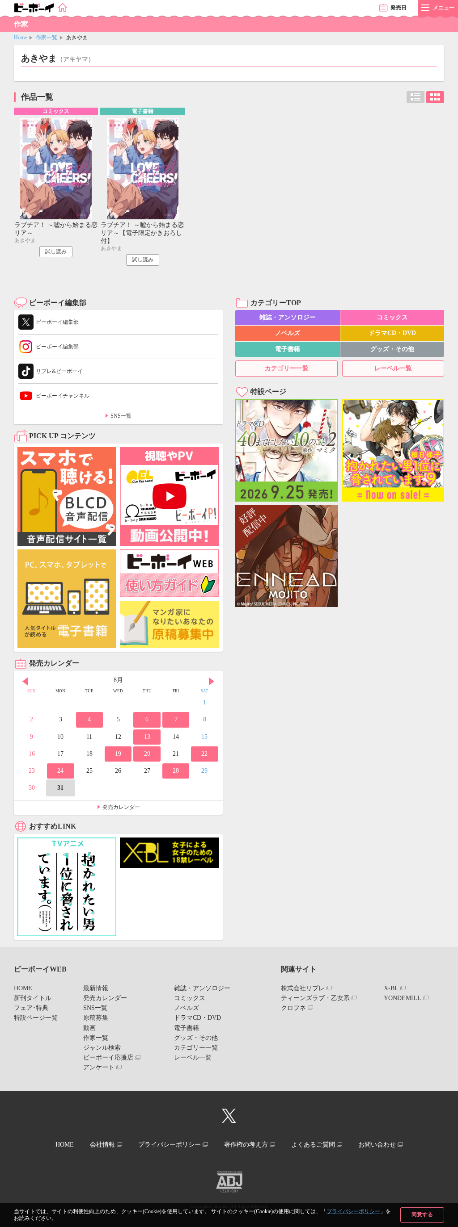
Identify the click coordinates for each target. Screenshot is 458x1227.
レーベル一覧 (393, 368)
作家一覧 (46, 37)
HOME (23, 988)
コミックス (392, 317)
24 (60, 770)
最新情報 (95, 988)
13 (147, 736)
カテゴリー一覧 (287, 368)
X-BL (391, 988)
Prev (25, 681)
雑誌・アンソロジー (287, 317)
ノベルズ (287, 333)
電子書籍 (287, 349)
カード (435, 97)
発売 (398, 7)
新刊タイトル (32, 998)
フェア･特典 (31, 1008)
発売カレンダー (121, 807)
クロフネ (293, 1008)
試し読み (56, 251)
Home (20, 37)
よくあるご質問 (313, 1144)
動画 (89, 1028)
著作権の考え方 (246, 1144)
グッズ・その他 (392, 349)
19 (118, 753)
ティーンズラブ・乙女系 (315, 998)
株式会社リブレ (303, 988)
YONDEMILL (402, 998)
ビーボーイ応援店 (108, 1057)
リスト (415, 97)
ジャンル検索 (102, 1047)
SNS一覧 (120, 416)
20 (147, 753)
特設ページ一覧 (36, 1017)
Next (211, 681)
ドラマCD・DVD (392, 333)
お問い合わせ (377, 1144)
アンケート (98, 1067)
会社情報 (102, 1144)
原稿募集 (95, 1017)
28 (176, 770)
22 (204, 753)
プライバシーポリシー (353, 1211)
